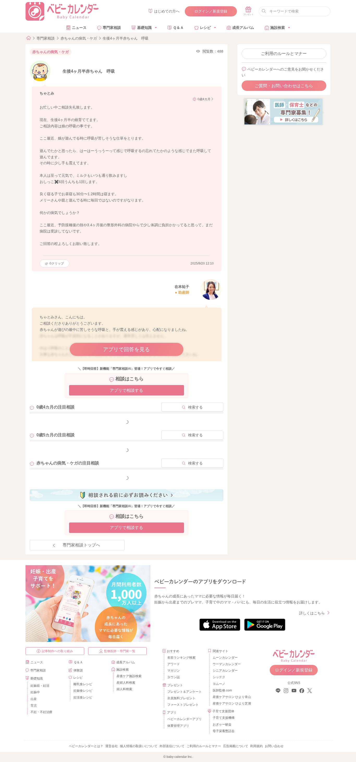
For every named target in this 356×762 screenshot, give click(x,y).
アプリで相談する (126, 390)
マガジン (173, 670)
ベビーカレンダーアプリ (184, 719)
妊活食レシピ (82, 697)
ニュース (79, 28)
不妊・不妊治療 (41, 712)
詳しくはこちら (312, 613)
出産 (33, 699)
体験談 (78, 670)
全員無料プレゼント (181, 698)
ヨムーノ (219, 684)
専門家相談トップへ (81, 545)
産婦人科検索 (125, 682)
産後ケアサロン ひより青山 (231, 697)
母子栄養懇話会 (224, 731)
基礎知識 (144, 28)
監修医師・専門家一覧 (119, 651)
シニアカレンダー (225, 670)
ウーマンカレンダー (227, 664)
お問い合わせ (274, 746)
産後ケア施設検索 (129, 676)
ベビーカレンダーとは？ (86, 746)
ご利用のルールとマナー (284, 53)
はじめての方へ (167, 11)
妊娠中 (35, 692)
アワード (173, 664)
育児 (33, 705)
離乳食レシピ (82, 684)
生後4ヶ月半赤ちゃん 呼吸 (126, 38)
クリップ (57, 263)
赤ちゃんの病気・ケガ (78, 38)
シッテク (219, 677)
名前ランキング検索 (181, 657)
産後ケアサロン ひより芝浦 (231, 703)
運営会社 (111, 746)
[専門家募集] (283, 111)
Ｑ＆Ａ (178, 28)
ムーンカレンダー (225, 657)
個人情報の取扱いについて (138, 746)
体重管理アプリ (178, 726)
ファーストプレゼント (183, 705)
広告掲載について (235, 746)
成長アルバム (243, 28)
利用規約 (256, 746)
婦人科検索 (124, 689)
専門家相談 (112, 28)
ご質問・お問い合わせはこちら (284, 86)
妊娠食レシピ (82, 690)
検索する (195, 407)
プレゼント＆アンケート (184, 692)
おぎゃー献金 (222, 724)
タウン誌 (173, 677)
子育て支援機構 (224, 718)
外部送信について (172, 746)
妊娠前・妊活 (39, 686)
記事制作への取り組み (57, 651)
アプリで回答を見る (126, 349)
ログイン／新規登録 (210, 11)
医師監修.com (222, 690)
